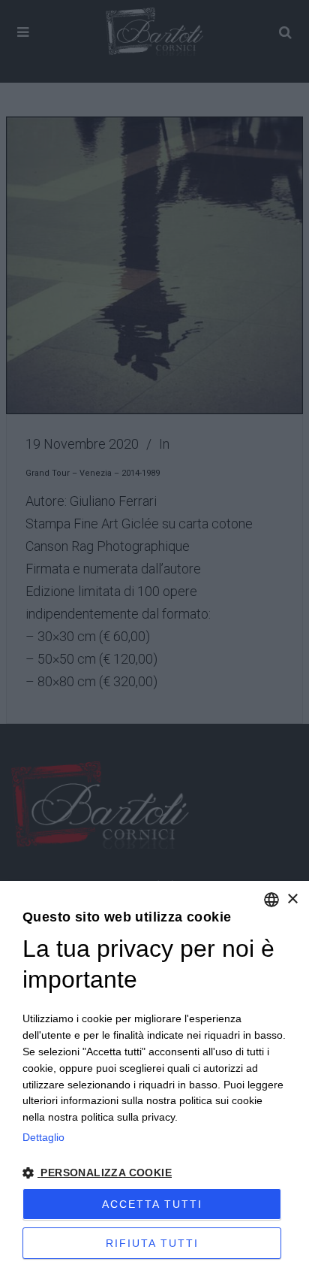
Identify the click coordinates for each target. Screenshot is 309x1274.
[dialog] (154, 1077)
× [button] (292, 899)
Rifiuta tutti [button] (152, 1243)
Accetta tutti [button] (152, 1204)
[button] (154, 1173)
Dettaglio (43, 1137)
